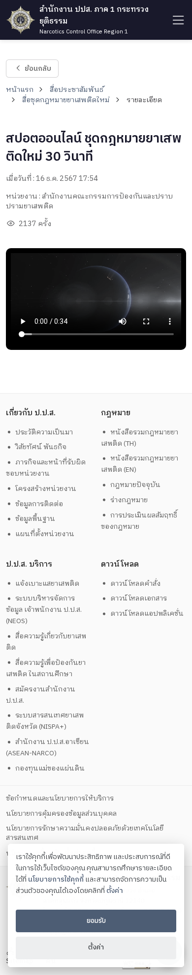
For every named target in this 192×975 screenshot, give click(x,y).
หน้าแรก (19, 90)
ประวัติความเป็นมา (44, 432)
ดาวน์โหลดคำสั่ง (135, 583)
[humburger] (177, 19)
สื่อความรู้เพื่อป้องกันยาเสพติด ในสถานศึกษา (46, 668)
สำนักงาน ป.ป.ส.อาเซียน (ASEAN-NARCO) (48, 747)
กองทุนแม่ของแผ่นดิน (50, 768)
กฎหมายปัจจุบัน (135, 484)
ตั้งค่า (114, 891)
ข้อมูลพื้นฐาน (35, 518)
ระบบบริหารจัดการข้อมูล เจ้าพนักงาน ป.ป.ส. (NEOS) (44, 610)
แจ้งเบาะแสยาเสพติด (47, 583)
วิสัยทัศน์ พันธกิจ (40, 447)
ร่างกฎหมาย (129, 500)
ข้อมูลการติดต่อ (39, 504)
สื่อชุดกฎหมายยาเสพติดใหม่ (66, 100)
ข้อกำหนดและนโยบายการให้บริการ (60, 798)
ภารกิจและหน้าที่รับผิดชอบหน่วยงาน (46, 468)
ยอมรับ (96, 921)
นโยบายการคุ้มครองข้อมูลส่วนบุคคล (61, 813)
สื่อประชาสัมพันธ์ (76, 90)
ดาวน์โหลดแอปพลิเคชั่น (147, 613)
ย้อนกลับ (37, 68)
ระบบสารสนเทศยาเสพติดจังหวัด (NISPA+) (45, 721)
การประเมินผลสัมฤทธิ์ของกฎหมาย (139, 521)
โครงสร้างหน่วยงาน (45, 488)
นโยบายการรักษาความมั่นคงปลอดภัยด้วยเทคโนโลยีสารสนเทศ (84, 833)
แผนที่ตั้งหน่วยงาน (44, 534)
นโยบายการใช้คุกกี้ (56, 880)
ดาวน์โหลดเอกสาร (138, 598)
